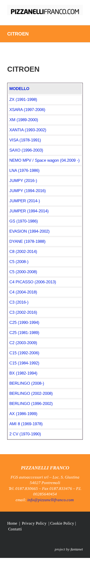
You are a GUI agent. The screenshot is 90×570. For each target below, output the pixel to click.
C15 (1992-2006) (24, 353)
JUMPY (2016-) (23, 180)
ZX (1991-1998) (23, 99)
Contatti (15, 529)
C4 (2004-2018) (23, 292)
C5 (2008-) (19, 261)
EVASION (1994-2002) (29, 231)
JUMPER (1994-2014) (29, 211)
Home (12, 523)
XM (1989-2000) (23, 120)
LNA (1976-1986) (24, 170)
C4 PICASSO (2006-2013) (32, 282)
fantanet (77, 549)
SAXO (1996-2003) (26, 150)
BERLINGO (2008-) (26, 383)
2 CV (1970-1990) (25, 434)
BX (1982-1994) (23, 373)
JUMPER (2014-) (24, 201)
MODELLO (19, 88)
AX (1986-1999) (23, 413)
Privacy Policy (34, 523)
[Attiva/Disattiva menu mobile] (81, 17)
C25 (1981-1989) (24, 332)
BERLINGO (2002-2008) (31, 393)
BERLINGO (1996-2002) (31, 403)
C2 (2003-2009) (23, 343)
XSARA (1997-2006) (27, 109)
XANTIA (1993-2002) (27, 130)
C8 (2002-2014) (23, 251)
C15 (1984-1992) (24, 363)
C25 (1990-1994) (24, 322)
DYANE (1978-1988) (27, 241)
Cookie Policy (62, 523)
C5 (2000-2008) (23, 272)
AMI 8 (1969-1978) (26, 424)
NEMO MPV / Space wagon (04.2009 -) (44, 160)
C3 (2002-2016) (23, 312)
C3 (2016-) (19, 302)
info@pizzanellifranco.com (50, 500)
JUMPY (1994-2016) (27, 190)
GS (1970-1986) (23, 221)
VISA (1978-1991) (25, 140)
